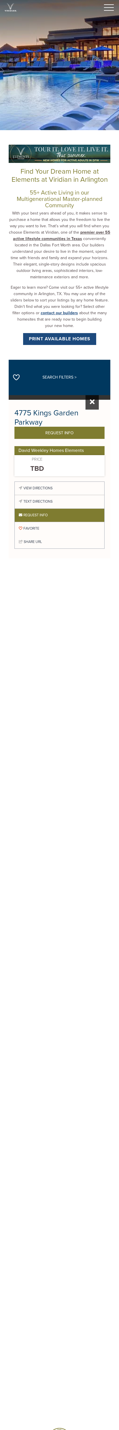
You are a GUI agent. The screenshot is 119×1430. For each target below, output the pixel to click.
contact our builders (59, 312)
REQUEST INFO (59, 432)
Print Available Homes (59, 339)
